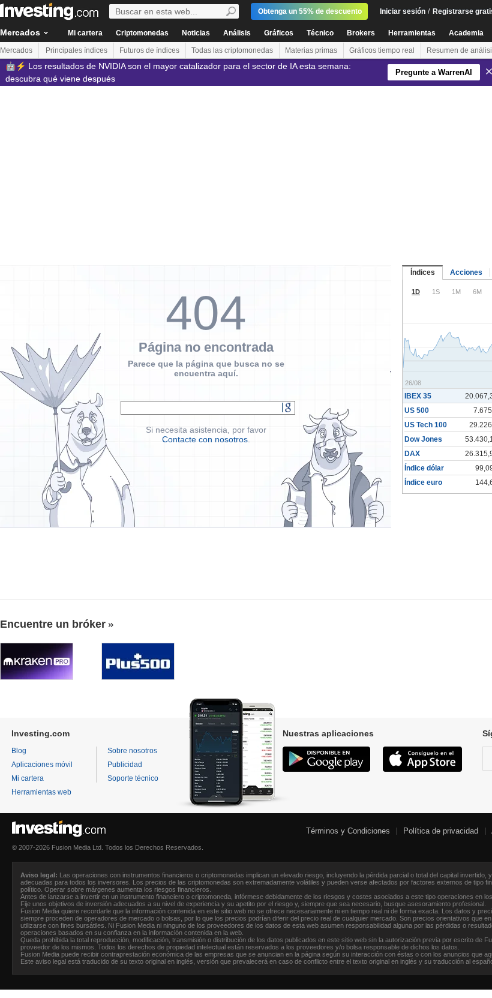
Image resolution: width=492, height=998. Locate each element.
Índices (422, 272)
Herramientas (412, 33)
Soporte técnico (132, 778)
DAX (412, 453)
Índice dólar (424, 468)
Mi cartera (85, 33)
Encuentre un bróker (53, 624)
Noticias (196, 33)
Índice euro (423, 482)
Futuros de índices (149, 50)
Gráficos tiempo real (382, 50)
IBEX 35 (417, 396)
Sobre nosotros (132, 751)
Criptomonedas (142, 33)
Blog (18, 751)
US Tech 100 (425, 425)
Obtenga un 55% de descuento (310, 11)
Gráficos (278, 33)
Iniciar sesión (402, 11)
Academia (466, 33)
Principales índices (76, 50)
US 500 (416, 410)
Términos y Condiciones (348, 830)
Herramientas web (41, 792)
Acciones (466, 272)
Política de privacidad (440, 830)
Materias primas (311, 50)
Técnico (320, 33)
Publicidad (124, 764)
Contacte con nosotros (205, 439)
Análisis (237, 33)
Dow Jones (423, 439)
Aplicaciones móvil (42, 764)
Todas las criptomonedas (232, 50)
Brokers (361, 33)
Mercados (16, 50)
